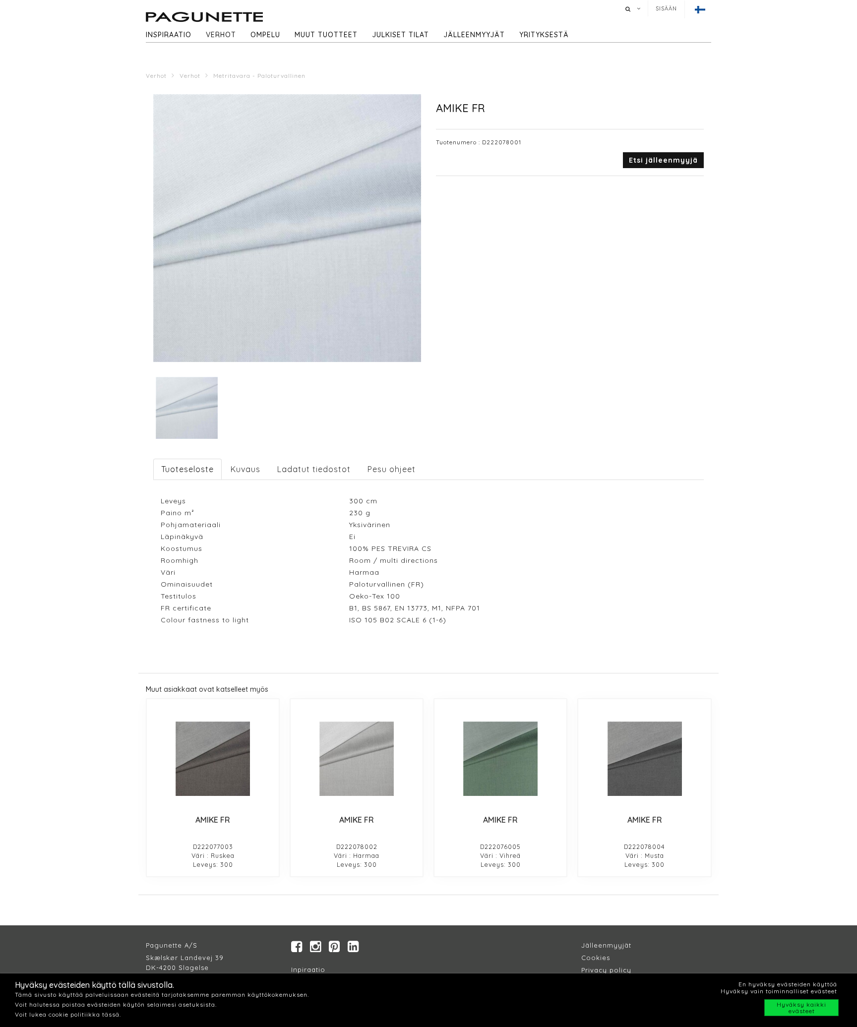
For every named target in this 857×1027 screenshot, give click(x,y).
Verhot (221, 34)
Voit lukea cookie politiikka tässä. (68, 1014)
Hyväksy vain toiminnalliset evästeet (779, 991)
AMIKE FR (212, 820)
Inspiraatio (168, 34)
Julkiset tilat (400, 34)
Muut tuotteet (326, 34)
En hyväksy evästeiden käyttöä (787, 984)
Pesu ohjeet (391, 469)
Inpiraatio (308, 969)
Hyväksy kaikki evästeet (801, 1008)
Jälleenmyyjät (474, 34)
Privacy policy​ (606, 970)
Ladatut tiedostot (314, 469)
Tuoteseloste (187, 469)
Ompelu (265, 34)
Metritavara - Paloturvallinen (259, 75)
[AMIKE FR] (212, 759)
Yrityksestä (544, 34)
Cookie (594, 958)
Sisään (666, 8)
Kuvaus (245, 469)
